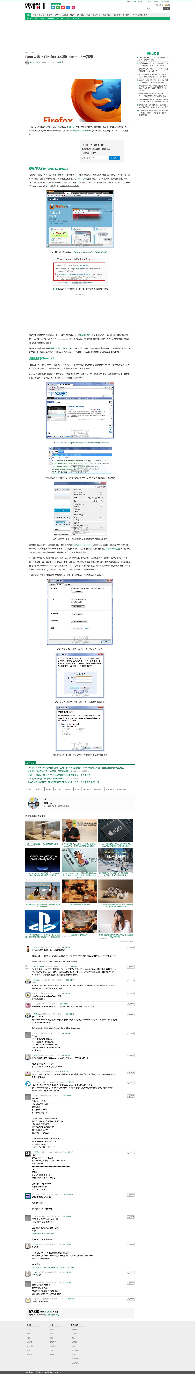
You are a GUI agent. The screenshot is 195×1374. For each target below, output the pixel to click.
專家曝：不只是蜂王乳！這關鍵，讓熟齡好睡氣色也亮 (52, 771)
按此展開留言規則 (52, 1315)
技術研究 (76, 18)
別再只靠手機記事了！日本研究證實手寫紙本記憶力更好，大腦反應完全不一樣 (63, 782)
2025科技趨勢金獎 (139, 15)
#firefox (48, 789)
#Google (58, 789)
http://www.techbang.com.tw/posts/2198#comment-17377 (53, 1267)
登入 (157, 5)
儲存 (72, 15)
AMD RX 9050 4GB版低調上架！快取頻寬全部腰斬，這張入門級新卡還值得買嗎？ (153, 81)
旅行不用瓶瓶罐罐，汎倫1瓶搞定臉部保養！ (42, 844)
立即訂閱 (114, 158)
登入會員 (47, 1312)
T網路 (33, 52)
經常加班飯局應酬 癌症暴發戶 (79, 904)
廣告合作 (58, 1372)
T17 (162, 1)
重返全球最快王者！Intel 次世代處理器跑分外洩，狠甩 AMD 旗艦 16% (153, 59)
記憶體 (65, 15)
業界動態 (126, 15)
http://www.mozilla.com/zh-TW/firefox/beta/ (90, 252)
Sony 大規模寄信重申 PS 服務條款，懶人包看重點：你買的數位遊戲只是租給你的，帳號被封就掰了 (42, 937)
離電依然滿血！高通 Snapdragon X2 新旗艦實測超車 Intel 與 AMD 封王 (153, 70)
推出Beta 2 (71, 127)
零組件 (29, 18)
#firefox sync (122, 789)
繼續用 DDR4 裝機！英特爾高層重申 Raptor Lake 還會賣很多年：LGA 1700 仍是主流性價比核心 (153, 88)
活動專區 (116, 15)
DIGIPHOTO (148, 1)
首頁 (26, 52)
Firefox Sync (81, 179)
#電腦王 (29, 789)
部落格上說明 (84, 335)
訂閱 (168, 5)
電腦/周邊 (96, 15)
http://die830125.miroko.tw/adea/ (43, 1234)
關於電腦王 (29, 1372)
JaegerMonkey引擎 (113, 549)
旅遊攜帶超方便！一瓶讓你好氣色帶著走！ (47, 778)
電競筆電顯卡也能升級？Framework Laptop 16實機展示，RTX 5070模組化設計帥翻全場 (153, 100)
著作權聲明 (49, 1372)
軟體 (68, 18)
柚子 (35, 947)
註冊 (161, 5)
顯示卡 (57, 15)
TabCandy (66, 348)
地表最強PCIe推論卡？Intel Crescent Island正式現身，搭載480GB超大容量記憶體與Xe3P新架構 (153, 113)
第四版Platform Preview (81, 131)
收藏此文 (61, 62)
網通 (88, 15)
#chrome (68, 789)
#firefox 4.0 (87, 789)
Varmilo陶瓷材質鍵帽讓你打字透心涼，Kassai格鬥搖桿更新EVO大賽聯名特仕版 (152, 95)
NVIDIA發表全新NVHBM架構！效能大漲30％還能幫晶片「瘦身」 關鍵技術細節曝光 (153, 106)
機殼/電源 (80, 15)
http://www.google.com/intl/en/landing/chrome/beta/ (89, 443)
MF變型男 (156, 1)
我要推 (131, 947)
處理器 (41, 15)
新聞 (28, 15)
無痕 (35, 1055)
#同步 (77, 789)
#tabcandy (98, 789)
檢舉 (69, 947)
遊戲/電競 (106, 15)
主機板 (49, 15)
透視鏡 (167, 1)
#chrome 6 (110, 789)
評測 (34, 15)
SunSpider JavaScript (82, 545)
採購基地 (140, 1)
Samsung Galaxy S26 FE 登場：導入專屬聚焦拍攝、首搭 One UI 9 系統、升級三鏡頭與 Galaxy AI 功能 (79, 875)
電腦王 (36, 6)
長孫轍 (37, 1152)
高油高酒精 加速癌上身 (79, 935)
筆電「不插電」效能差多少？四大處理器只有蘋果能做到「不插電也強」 (60, 775)
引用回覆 (64, 947)
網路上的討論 (54, 348)
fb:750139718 (39, 966)
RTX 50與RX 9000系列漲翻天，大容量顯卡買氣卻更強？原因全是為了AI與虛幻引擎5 (153, 76)
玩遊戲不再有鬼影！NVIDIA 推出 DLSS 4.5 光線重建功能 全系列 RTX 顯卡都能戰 (153, 64)
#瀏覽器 (39, 789)
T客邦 (128, 1)
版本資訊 (55, 289)
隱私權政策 (39, 1372)
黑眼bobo (33, 62)
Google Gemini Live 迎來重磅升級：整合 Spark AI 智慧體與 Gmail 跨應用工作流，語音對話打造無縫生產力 (76, 768)
